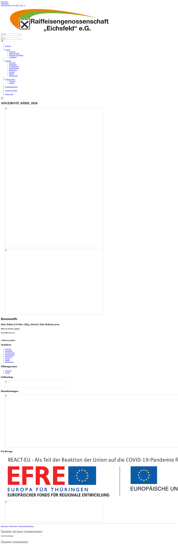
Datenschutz (13, 526)
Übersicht (8, 349)
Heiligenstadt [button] (13, 76)
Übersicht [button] (12, 52)
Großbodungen (10, 353)
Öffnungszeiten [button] (10, 79)
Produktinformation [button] (11, 87)
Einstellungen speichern (20, 542)
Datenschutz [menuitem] (5, 3)
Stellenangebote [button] (14, 53)
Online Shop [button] (9, 94)
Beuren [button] (11, 74)
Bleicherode (9, 356)
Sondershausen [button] (14, 68)
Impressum (4, 526)
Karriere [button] (7, 50)
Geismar (7, 358)
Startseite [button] (8, 46)
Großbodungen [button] (14, 66)
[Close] (1, 540)
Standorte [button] (8, 61)
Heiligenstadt (9, 362)
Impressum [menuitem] (4, 2)
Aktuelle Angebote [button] (11, 90)
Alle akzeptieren (6, 532)
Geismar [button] (12, 72)
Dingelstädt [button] (12, 65)
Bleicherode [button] (13, 70)
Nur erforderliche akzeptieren (33, 532)
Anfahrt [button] (11, 83)
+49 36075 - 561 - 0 (18, 5)
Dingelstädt (8, 351)
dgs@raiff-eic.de (6, 5)
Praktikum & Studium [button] (16, 55)
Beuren (7, 360)
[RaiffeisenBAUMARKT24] (36, 387)
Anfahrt (7, 373)
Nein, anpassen (18, 532)
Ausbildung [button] (13, 57)
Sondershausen (10, 355)
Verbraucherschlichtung (26, 526)
